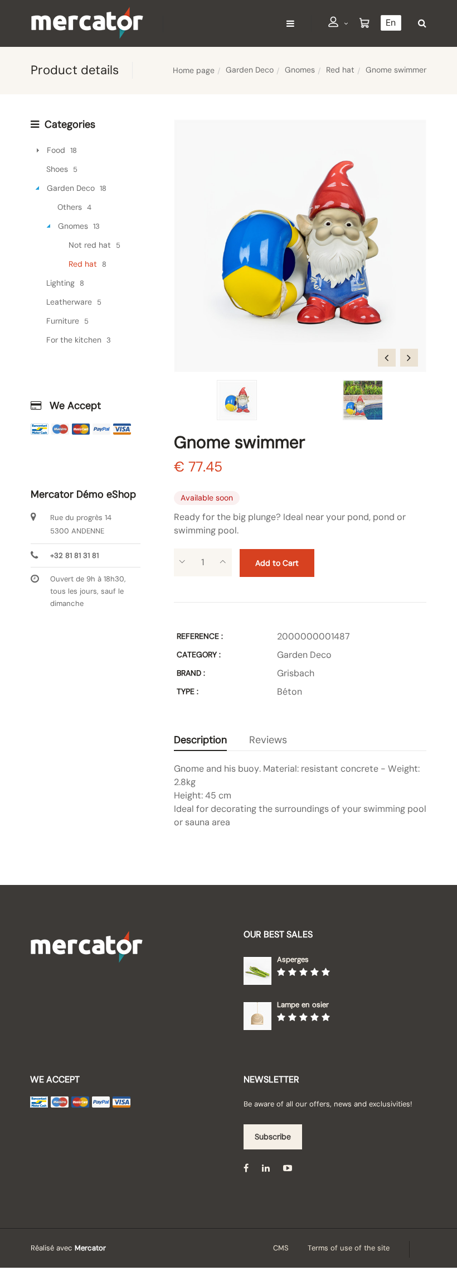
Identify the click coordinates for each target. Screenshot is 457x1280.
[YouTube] (287, 1168)
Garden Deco (250, 70)
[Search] (419, 23)
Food (56, 150)
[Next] (409, 358)
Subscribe (273, 1137)
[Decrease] (182, 562)
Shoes (57, 169)
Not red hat (90, 245)
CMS (281, 1248)
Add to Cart (277, 563)
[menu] (290, 23)
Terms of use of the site (349, 1248)
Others (69, 207)
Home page (194, 70)
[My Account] (338, 24)
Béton (289, 691)
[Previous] (387, 358)
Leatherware (69, 302)
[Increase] (223, 562)
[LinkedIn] (266, 1168)
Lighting (60, 283)
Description (200, 740)
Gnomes (300, 70)
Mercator (90, 1248)
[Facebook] (246, 1168)
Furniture (62, 321)
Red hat (340, 70)
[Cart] (364, 23)
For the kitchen (73, 340)
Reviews (268, 740)
